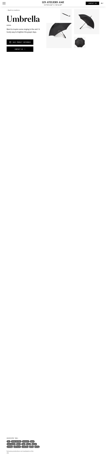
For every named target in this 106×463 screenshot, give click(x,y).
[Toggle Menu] (4, 3)
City (8, 441)
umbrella (25, 447)
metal (28, 444)
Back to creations (14, 10)
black (32, 441)
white (31, 447)
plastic (34, 444)
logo (23, 444)
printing (9, 447)
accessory (26, 441)
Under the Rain (16, 441)
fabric (18, 444)
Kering (37, 447)
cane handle (11, 444)
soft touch (17, 447)
